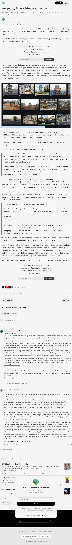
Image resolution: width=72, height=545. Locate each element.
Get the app (45, 536)
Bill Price (7, 390)
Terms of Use (45, 508)
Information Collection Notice (35, 510)
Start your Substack (31, 536)
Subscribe (59, 3)
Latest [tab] (8, 459)
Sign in (66, 3)
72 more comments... (6, 449)
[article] (36, 468)
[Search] (68, 459)
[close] (54, 479)
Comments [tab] (6, 314)
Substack (27, 541)
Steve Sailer (9, 18)
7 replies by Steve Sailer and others (16, 383)
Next (64, 300)
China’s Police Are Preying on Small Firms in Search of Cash (28, 204)
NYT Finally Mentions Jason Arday (15, 464)
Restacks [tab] (14, 314)
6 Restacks (23, 287)
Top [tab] (4, 459)
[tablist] (10, 314)
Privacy (34, 532)
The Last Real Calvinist (11, 331)
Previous (9, 300)
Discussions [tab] (15, 459)
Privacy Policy (50, 510)
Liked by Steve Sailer (11, 333)
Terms (40, 532)
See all (5, 503)
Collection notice (48, 532)
